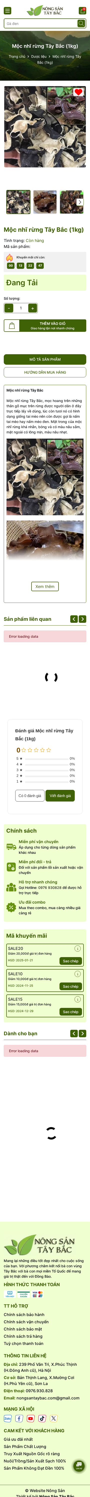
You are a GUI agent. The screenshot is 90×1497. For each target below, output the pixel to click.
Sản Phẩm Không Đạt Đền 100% (34, 1468)
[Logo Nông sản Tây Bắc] (45, 10)
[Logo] (45, 1245)
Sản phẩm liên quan (27, 619)
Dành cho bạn (20, 1033)
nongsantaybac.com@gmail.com (48, 1397)
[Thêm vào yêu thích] (78, 92)
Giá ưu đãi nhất (18, 1439)
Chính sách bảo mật (23, 1328)
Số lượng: (12, 298)
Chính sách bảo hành (24, 1314)
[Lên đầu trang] (79, 1452)
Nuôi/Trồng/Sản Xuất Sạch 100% (35, 1460)
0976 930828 (50, 887)
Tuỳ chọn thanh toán (24, 1343)
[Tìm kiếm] (81, 23)
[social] (8, 1418)
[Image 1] (45, 127)
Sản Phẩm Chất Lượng (25, 1446)
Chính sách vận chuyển (26, 1321)
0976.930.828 (39, 1390)
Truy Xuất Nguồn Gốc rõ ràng (32, 1453)
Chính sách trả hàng (23, 1336)
